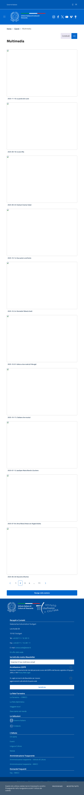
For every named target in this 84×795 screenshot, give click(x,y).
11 (39, 583)
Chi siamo (13, 736)
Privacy (20, 672)
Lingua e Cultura (16, 746)
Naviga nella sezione (42, 593)
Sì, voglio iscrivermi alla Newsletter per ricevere (25, 678)
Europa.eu (17, 726)
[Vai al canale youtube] (66, 16)
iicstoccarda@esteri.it (23, 647)
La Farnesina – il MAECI (18, 697)
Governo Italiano (12, 4)
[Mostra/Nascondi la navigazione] (4, 16)
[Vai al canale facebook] (57, 16)
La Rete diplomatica (17, 702)
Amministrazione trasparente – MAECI (24, 764)
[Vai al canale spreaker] (75, 16)
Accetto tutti (73, 786)
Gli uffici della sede (16, 652)
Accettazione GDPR (18, 667)
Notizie (12, 751)
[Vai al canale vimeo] (70, 16)
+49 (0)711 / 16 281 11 (22, 643)
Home (9, 28)
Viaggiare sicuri (15, 706)
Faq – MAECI (14, 772)
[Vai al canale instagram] (53, 16)
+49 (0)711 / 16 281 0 (21, 638)
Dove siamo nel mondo (18, 711)
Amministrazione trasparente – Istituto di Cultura (28, 759)
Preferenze (57, 786)
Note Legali (26, 672)
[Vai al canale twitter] (62, 16)
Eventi (16, 28)
